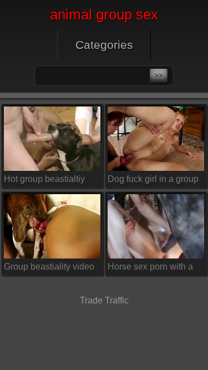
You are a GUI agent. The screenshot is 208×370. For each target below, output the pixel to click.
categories (104, 44)
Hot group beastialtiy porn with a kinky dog (45, 181)
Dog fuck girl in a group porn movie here (153, 181)
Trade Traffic (104, 300)
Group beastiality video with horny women (49, 269)
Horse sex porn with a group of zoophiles (150, 269)
